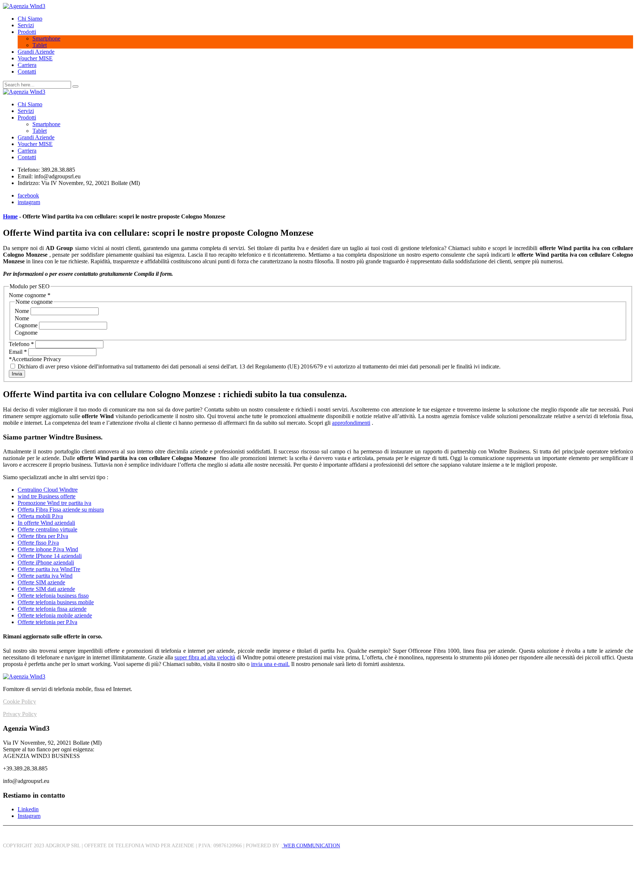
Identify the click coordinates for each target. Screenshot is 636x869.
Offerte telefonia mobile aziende (55, 615)
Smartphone (46, 38)
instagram (29, 202)
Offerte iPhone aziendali (46, 562)
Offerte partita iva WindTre (49, 569)
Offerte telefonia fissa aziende (52, 609)
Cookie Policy (19, 701)
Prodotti (27, 32)
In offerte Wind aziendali (46, 523)
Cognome (27, 325)
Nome (23, 311)
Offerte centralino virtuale (47, 529)
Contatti (27, 71)
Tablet (39, 45)
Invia (17, 374)
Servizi (26, 25)
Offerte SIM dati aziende (46, 589)
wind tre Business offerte (46, 496)
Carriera (27, 65)
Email (18, 352)
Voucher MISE (35, 58)
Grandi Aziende (36, 52)
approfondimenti (351, 423)
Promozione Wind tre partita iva (54, 503)
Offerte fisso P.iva (38, 542)
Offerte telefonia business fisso (53, 595)
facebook (28, 195)
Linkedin (28, 809)
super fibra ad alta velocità (204, 657)
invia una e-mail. (270, 664)
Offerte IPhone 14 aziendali (50, 556)
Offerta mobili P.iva (40, 516)
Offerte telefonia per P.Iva (47, 622)
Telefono (21, 344)
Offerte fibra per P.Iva (43, 536)
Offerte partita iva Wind (45, 576)
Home (10, 216)
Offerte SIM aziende (41, 582)
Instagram (29, 816)
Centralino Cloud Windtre (48, 490)
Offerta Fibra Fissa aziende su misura (61, 509)
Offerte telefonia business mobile (56, 602)
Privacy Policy (20, 714)
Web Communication (311, 845)
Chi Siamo (30, 18)
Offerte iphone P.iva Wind (48, 549)
